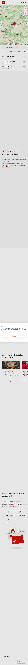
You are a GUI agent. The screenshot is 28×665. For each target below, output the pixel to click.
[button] (3, 325)
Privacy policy (24, 325)
